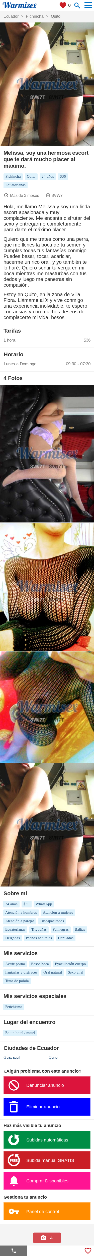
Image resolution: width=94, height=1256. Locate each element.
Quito (53, 1057)
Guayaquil (12, 1057)
